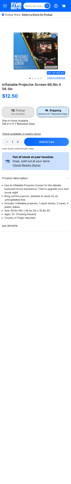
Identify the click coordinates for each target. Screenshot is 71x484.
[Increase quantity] (18, 142)
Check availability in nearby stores (21, 134)
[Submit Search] (47, 5)
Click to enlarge (56, 77)
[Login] (56, 6)
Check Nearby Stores (26, 165)
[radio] (18, 112)
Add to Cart (46, 142)
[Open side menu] (5, 5)
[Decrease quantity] (7, 142)
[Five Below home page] (16, 5)
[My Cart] (63, 6)
